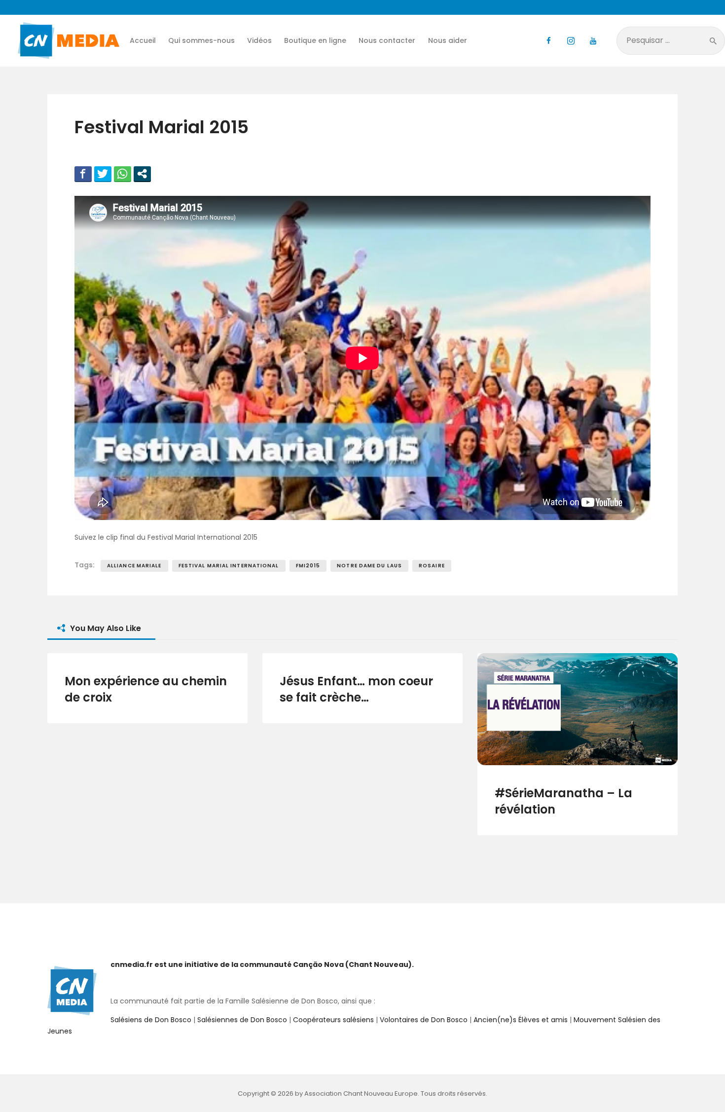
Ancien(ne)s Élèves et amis (520, 1020)
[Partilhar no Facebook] (83, 173)
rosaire (432, 565)
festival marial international (229, 565)
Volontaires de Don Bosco (423, 1020)
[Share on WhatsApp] (122, 173)
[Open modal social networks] (142, 173)
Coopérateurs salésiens (333, 1020)
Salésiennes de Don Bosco (242, 1020)
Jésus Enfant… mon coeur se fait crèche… (356, 689)
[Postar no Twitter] (102, 173)
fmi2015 (308, 565)
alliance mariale (134, 565)
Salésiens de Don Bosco (150, 1020)
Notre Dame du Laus (369, 565)
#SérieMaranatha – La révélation (563, 801)
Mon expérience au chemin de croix (146, 689)
